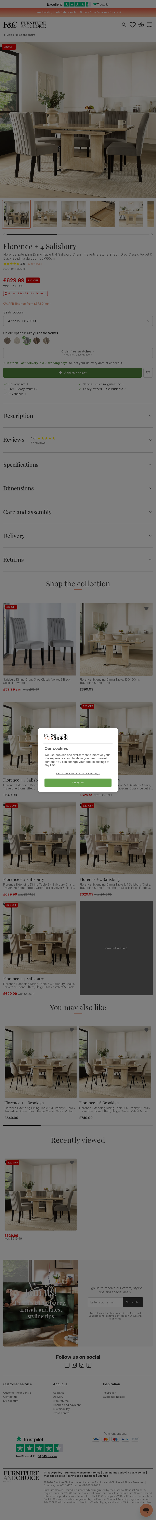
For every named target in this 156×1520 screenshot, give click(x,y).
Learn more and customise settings (78, 773)
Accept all (78, 782)
